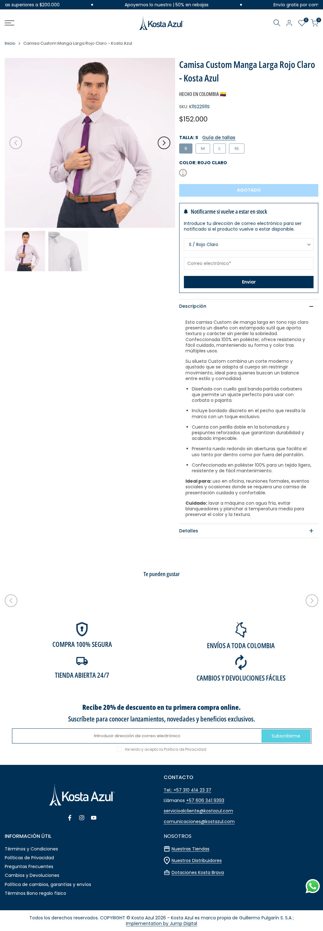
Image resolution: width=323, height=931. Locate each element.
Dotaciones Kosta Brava (198, 872)
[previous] (15, 143)
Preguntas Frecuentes (29, 866)
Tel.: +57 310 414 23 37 (187, 790)
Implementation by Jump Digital (161, 923)
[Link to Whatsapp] (313, 886)
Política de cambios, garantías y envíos (48, 884)
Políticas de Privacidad (29, 858)
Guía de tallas (218, 137)
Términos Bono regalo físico (35, 893)
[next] (164, 143)
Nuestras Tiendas (190, 849)
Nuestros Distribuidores (197, 860)
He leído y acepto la (165, 749)
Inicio (10, 43)
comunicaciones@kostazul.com (199, 821)
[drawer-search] (276, 22)
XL (239, 149)
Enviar (249, 282)
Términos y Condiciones (31, 849)
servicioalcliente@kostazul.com (198, 811)
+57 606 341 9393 (205, 800)
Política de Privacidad (185, 749)
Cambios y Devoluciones (32, 875)
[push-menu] (9, 23)
